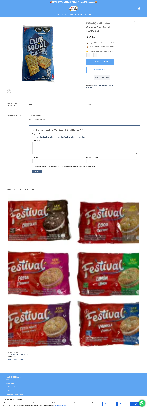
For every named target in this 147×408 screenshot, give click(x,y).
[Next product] (135, 22)
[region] (73, 402)
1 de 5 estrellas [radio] (37, 137)
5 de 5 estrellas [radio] (79, 137)
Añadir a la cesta (100, 62)
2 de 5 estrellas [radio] (48, 137)
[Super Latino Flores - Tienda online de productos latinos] (73, 8)
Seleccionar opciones (16, 359)
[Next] (14, 90)
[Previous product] (139, 22)
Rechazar (123, 404)
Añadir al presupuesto (102, 77)
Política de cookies (60, 405)
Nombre (35, 157)
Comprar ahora (100, 70)
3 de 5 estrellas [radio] (59, 137)
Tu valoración (37, 140)
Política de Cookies (13, 387)
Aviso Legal (10, 383)
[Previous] (7, 369)
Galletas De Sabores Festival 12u (18, 354)
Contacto (72, 15)
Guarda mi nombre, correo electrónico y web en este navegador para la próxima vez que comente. (66, 166)
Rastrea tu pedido (84, 15)
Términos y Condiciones (14, 395)
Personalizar (109, 404)
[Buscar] (131, 8)
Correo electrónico (92, 157)
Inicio (58, 15)
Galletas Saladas (103, 24)
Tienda (64, 15)
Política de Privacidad (13, 391)
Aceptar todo (137, 404)
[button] (134, 8)
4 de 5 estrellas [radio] (69, 137)
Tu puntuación (37, 134)
